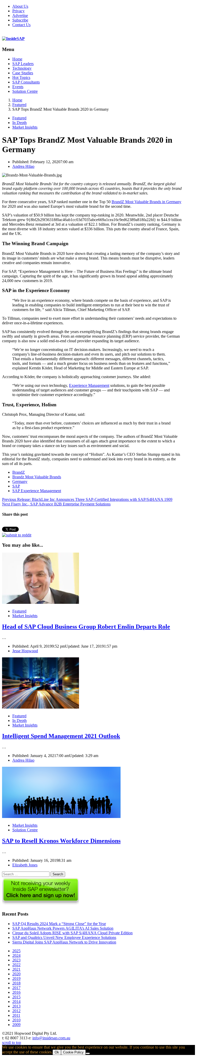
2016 (16, 992)
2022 (16, 964)
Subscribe (20, 20)
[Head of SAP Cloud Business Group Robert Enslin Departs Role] (40, 602)
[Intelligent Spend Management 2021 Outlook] (40, 707)
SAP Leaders (23, 63)
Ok (57, 1052)
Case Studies (22, 73)
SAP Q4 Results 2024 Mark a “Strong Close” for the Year (59, 923)
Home (17, 59)
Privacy (18, 11)
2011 (16, 1015)
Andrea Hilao (23, 166)
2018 (16, 983)
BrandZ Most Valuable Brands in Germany (146, 202)
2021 (16, 969)
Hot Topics (21, 77)
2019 (16, 978)
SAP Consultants (26, 82)
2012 (16, 1011)
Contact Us (21, 25)
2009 (16, 1024)
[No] (88, 1053)
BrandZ (18, 472)
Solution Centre (25, 91)
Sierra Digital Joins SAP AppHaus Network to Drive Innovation (64, 942)
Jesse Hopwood (25, 651)
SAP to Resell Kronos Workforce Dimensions (61, 840)
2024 (16, 955)
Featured (19, 118)
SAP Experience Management (36, 491)
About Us (20, 6)
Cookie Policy (73, 1052)
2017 (16, 988)
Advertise (20, 15)
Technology (22, 68)
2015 (16, 997)
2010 (16, 1020)
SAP (16, 486)
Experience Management (89, 385)
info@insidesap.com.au (51, 1038)
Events (17, 87)
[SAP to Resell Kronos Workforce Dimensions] (61, 816)
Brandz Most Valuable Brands (36, 477)
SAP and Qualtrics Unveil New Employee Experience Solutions (64, 937)
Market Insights (24, 127)
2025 (16, 951)
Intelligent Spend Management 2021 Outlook (61, 736)
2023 (16, 960)
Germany (19, 481)
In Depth (19, 122)
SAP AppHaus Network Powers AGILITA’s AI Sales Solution (62, 928)
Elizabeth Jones (24, 865)
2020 (16, 974)
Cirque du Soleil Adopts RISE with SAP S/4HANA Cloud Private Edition (72, 933)
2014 (16, 1001)
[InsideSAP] (13, 38)
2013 (16, 1006)
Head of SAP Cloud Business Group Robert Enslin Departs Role (86, 626)
